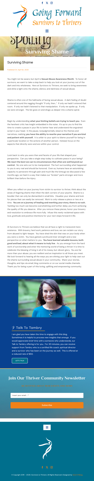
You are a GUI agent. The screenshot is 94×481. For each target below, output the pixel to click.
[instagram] (51, 3)
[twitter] (47, 3)
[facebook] (42, 3)
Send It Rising (78, 475)
